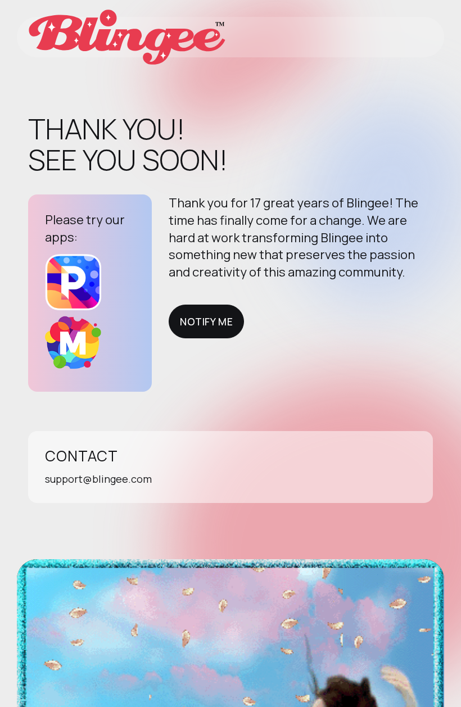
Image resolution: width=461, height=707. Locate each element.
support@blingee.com (98, 479)
